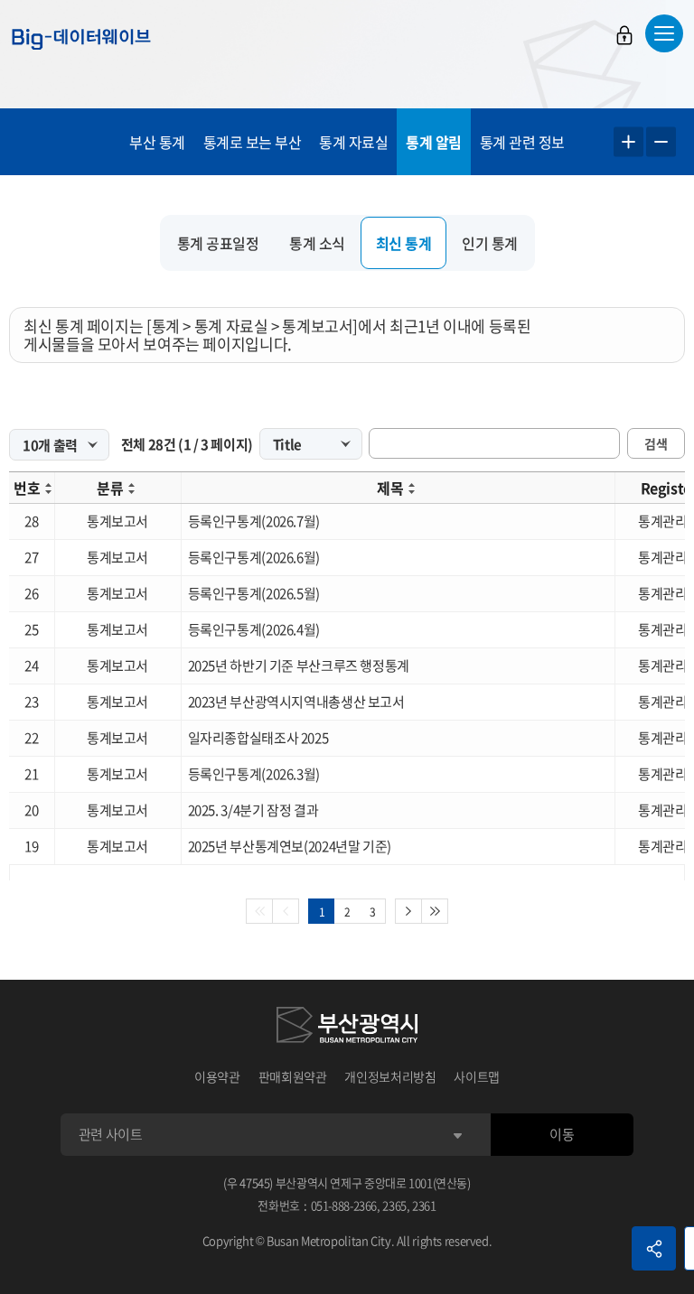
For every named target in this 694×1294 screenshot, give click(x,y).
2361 (424, 1205)
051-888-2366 (344, 1205)
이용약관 (217, 1076)
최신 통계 (404, 243)
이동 (561, 1134)
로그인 (624, 35)
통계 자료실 (353, 142)
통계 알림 (434, 142)
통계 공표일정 (218, 243)
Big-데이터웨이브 (81, 38)
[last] (435, 911)
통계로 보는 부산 (252, 142)
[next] (408, 911)
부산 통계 (157, 142)
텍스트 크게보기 (628, 142)
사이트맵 (477, 1076)
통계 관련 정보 (522, 142)
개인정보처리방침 (390, 1076)
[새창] (347, 1027)
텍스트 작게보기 (661, 142)
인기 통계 (490, 243)
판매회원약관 (292, 1076)
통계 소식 (317, 243)
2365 (394, 1205)
